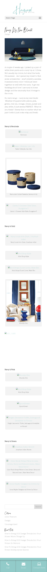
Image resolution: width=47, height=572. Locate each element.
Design (7, 34)
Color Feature (11, 517)
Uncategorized (11, 524)
